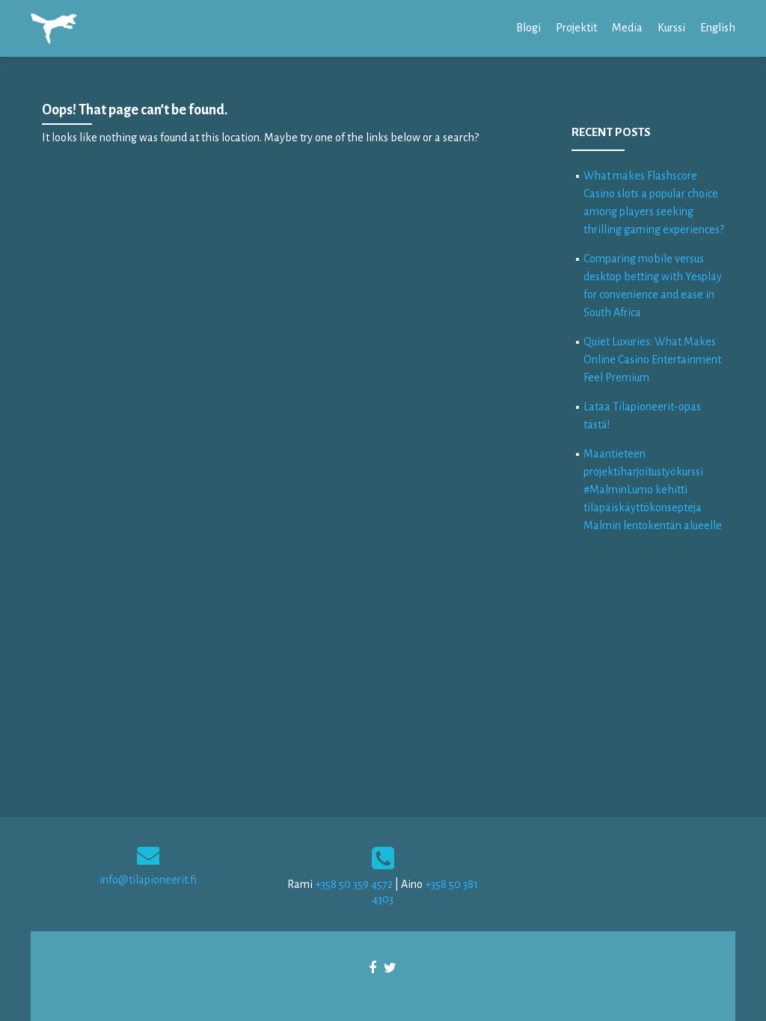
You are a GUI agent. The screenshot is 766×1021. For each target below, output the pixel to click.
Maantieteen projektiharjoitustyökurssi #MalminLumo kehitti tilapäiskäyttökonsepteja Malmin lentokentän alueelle (652, 489)
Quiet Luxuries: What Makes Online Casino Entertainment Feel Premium (652, 359)
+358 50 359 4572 (354, 884)
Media (627, 28)
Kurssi (671, 28)
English (717, 28)
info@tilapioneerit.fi (148, 880)
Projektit (576, 28)
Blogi (528, 28)
